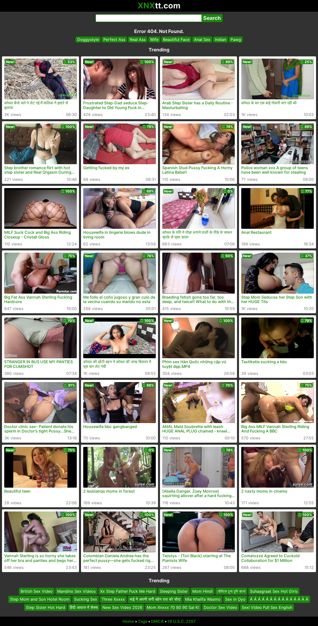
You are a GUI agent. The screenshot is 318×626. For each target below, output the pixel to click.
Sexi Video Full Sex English (267, 607)
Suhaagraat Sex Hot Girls (274, 591)
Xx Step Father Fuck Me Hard (127, 591)
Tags (142, 621)
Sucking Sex (85, 599)
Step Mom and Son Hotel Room (40, 599)
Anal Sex (202, 39)
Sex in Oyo (235, 599)
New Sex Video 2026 (122, 607)
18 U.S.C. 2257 (181, 621)
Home (128, 621)
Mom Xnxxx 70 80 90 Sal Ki (173, 607)
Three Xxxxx (113, 599)
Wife (154, 39)
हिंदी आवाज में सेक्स (84, 607)
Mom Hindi (202, 591)
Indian (220, 39)
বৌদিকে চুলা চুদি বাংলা (231, 591)
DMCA (157, 621)
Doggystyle (88, 39)
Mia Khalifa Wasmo (203, 599)
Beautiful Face (176, 39)
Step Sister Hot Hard (45, 607)
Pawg (236, 39)
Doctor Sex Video (220, 607)
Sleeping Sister (174, 591)
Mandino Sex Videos (76, 591)
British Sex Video (37, 591)
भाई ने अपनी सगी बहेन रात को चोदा (155, 599)
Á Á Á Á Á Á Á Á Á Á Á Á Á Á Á (279, 599)
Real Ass (138, 39)
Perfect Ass (114, 39)
